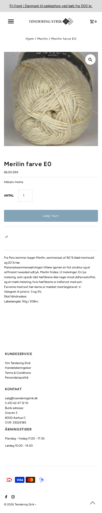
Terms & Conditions (18, 373)
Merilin (42, 38)
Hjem (30, 38)
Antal (9, 195)
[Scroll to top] (92, 503)
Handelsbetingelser (18, 368)
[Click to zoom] (90, 59)
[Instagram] (12, 497)
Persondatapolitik (16, 377)
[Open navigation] (14, 21)
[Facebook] (5, 497)
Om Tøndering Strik (18, 363)
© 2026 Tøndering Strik (19, 504)
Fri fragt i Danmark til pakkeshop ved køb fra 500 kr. (50, 6)
